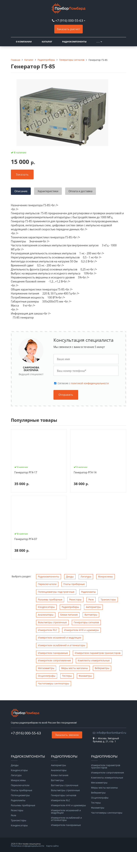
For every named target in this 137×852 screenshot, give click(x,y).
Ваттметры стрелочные (64, 785)
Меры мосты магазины (74, 668)
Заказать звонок (67, 735)
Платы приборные (74, 584)
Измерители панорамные (53, 652)
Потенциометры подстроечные (56, 591)
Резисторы (75, 599)
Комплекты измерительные (94, 660)
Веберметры (102, 668)
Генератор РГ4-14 (85, 472)
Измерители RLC (47, 630)
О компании (24, 41)
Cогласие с (83, 383)
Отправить (65, 394)
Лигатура (86, 576)
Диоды (70, 576)
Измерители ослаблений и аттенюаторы (61, 645)
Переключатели (47, 584)
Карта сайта (52, 845)
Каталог (47, 41)
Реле (91, 599)
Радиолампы (88, 591)
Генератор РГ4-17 (25, 472)
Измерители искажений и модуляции (59, 637)
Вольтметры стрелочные (52, 622)
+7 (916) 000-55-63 (69, 20)
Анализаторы (45, 614)
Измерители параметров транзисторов (97, 652)
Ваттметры (91, 614)
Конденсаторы (46, 607)
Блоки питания (69, 614)
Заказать (22, 174)
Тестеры (67, 675)
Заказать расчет (68, 29)
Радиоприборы (70, 607)
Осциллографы (46, 675)
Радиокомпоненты (74, 41)
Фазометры (85, 675)
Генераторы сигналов (86, 622)
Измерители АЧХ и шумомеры (81, 630)
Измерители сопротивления (54, 660)
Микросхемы (105, 576)
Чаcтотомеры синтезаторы (53, 683)
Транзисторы (108, 599)
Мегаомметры (46, 668)
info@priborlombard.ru (111, 733)
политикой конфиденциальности (90, 383)
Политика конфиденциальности (27, 845)
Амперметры (93, 607)
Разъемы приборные (50, 599)
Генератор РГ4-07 (25, 539)
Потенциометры (20, 795)
